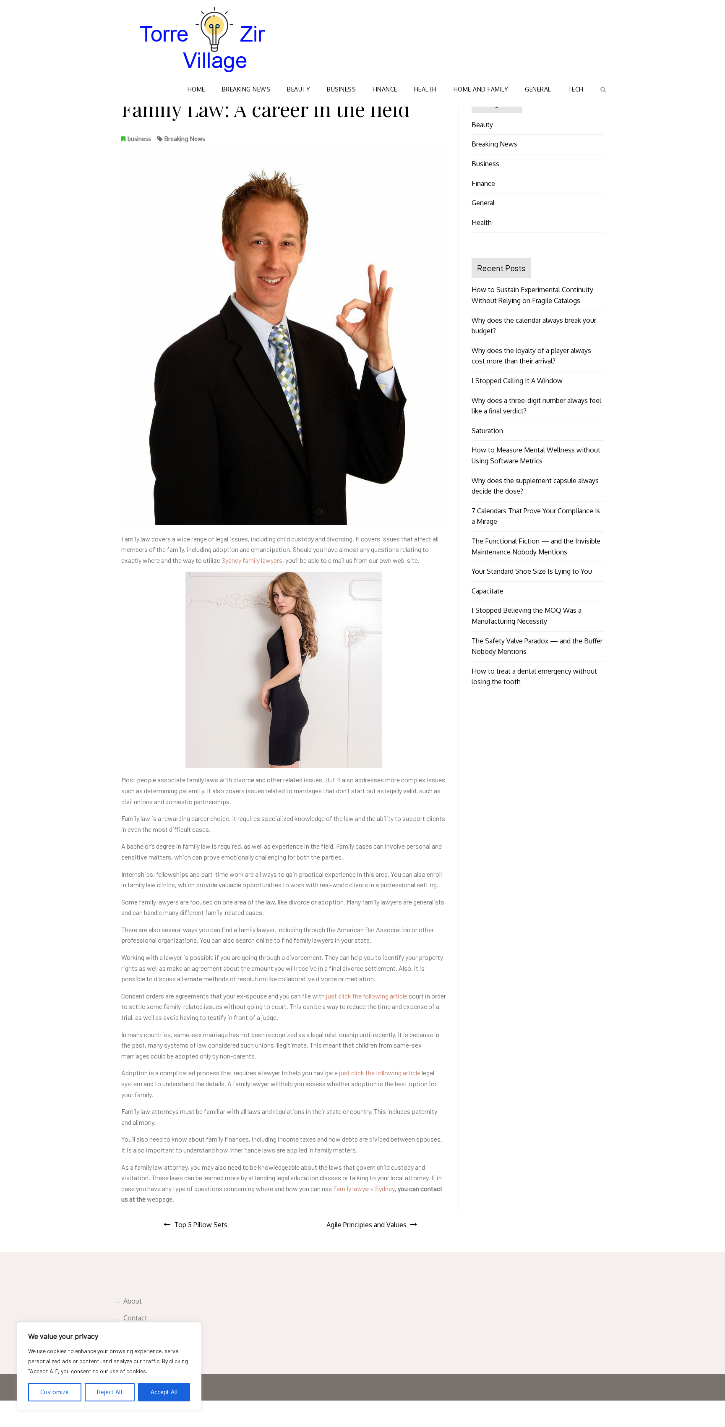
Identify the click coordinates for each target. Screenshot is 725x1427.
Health (425, 89)
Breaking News (246, 89)
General (538, 89)
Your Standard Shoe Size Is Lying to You (532, 571)
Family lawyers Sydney (364, 1188)
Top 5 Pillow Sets (200, 1225)
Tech (576, 89)
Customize (54, 1392)
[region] (109, 1366)
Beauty (298, 89)
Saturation (487, 430)
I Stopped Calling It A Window (517, 380)
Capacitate (487, 591)
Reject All (110, 1392)
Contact (135, 1318)
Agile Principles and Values (366, 1225)
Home (196, 89)
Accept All (164, 1392)
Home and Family (481, 89)
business (139, 138)
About (132, 1301)
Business (341, 89)
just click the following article (366, 996)
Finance (385, 89)
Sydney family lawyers (252, 560)
